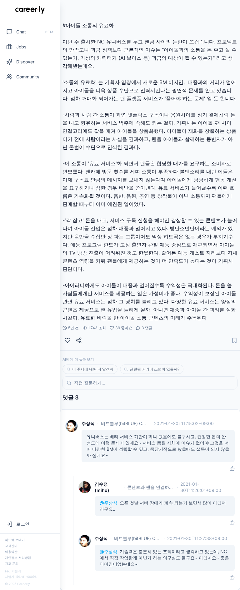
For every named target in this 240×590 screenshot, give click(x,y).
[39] (67, 340)
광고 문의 (11, 563)
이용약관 (11, 551)
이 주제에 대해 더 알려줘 (92, 369)
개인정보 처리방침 (18, 557)
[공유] (79, 340)
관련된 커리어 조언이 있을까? (154, 369)
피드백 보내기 (15, 540)
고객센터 (11, 546)
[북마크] (234, 340)
